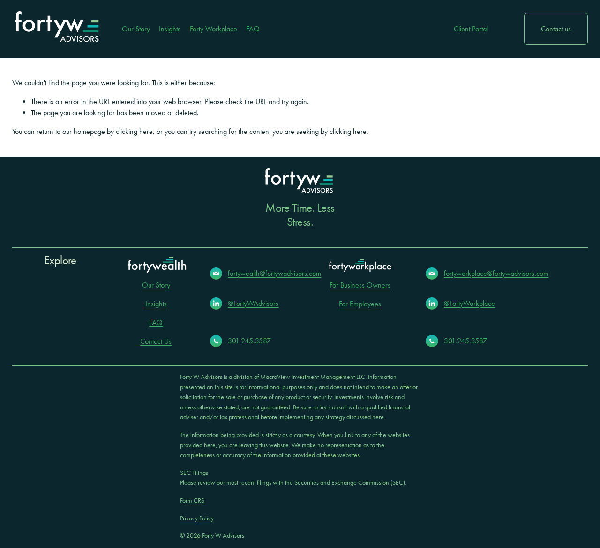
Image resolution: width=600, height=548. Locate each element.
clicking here (134, 131)
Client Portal (471, 28)
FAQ (253, 28)
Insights (169, 28)
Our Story (136, 28)
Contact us (556, 28)
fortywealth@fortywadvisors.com (274, 273)
